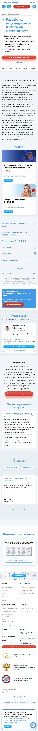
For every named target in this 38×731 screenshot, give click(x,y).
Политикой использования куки (15, 718)
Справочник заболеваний (27, 587)
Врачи (18, 69)
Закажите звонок (13, 305)
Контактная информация (9, 608)
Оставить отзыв (11, 468)
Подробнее (19, 62)
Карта (33, 69)
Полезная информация (27, 593)
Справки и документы (26, 608)
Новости (4, 597)
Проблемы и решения (26, 590)
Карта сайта (5, 692)
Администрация (7, 587)
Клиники (4, 629)
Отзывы (25, 69)
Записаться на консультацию (19, 57)
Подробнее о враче (19, 350)
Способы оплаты (25, 611)
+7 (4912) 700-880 (29, 283)
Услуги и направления (8, 636)
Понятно (7, 726)
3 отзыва (22, 330)
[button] (15, 509)
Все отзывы (26, 468)
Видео (4, 593)
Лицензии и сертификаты (9, 611)
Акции (4, 69)
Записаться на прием (19, 346)
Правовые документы (8, 625)
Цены (11, 69)
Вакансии (5, 590)
